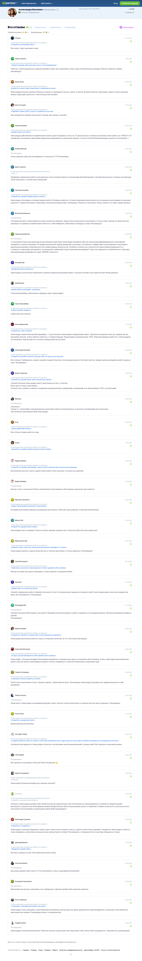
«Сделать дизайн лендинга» (21, 310)
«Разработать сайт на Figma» (21, 331)
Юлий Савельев (20, 149)
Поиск (40, 950)
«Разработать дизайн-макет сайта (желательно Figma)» (31, 379)
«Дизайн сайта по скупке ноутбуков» (24, 588)
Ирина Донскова (21, 541)
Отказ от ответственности (110, 950)
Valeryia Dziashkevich (22, 234)
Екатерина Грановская (23, 881)
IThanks (18, 38)
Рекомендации (70, 27)
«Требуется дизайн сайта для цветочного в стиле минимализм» (34, 65)
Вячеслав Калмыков (22, 213)
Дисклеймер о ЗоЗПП (92, 950)
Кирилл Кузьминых (22, 773)
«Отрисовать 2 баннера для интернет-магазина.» (28, 906)
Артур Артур (19, 82)
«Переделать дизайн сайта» (21, 849)
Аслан (17, 443)
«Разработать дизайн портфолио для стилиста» (28, 196)
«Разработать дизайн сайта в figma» (24, 527)
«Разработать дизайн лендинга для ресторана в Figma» (31, 449)
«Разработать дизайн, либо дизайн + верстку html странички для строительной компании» (44, 467)
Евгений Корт (20, 262)
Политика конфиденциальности (71, 950)
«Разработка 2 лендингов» (20, 826)
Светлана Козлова (21, 190)
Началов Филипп (21, 863)
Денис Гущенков (21, 373)
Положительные (40, 27)
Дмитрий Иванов (21, 842)
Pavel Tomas (19, 714)
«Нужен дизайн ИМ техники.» (21, 428)
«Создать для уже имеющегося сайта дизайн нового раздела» (33, 655)
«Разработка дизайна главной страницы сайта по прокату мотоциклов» (37, 356)
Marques (18, 399)
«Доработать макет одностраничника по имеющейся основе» (33, 88)
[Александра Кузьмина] (12, 12)
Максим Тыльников (22, 500)
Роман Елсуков (20, 695)
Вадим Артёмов (20, 461)
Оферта (55, 950)
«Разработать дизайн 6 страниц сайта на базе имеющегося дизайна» (36, 635)
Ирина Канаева (20, 628)
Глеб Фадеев (19, 755)
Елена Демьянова (21, 324)
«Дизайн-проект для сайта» (21, 132)
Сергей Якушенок (21, 561)
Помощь (34, 950)
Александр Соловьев (22, 819)
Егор (16, 422)
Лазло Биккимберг (22, 304)
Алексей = (18, 582)
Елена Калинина (21, 125)
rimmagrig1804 (20, 605)
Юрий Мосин (19, 283)
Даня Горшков (20, 167)
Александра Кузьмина (37, 9)
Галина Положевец (22, 672)
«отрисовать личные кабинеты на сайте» (26, 679)
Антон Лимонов (20, 900)
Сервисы (26, 950)
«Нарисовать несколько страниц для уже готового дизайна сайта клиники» (38, 568)
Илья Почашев (20, 105)
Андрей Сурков (20, 923)
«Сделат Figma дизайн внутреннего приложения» (29, 506)
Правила (47, 950)
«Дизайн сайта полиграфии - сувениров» (25, 289)
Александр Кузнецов (22, 350)
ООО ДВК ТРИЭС (21, 734)
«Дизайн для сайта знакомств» (22, 269)
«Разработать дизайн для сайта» (23, 720)
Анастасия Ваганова (22, 649)
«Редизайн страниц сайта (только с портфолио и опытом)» (32, 111)
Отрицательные (55, 27)
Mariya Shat (19, 520)
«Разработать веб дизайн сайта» (23, 44)
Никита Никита (20, 59)
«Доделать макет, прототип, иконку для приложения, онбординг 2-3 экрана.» (39, 547)
